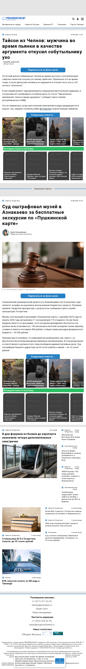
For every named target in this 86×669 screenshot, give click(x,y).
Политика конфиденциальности (67, 663)
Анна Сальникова (18, 232)
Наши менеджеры (41, 612)
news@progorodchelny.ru (42, 624)
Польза (7, 577)
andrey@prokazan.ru (42, 605)
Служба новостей (11, 62)
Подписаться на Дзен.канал (43, 70)
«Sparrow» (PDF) (71, 657)
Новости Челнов (11, 34)
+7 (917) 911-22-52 (42, 601)
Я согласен (60, 661)
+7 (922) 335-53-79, (42, 621)
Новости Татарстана (12, 201)
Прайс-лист (42, 608)
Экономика (68, 446)
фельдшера (45, 109)
